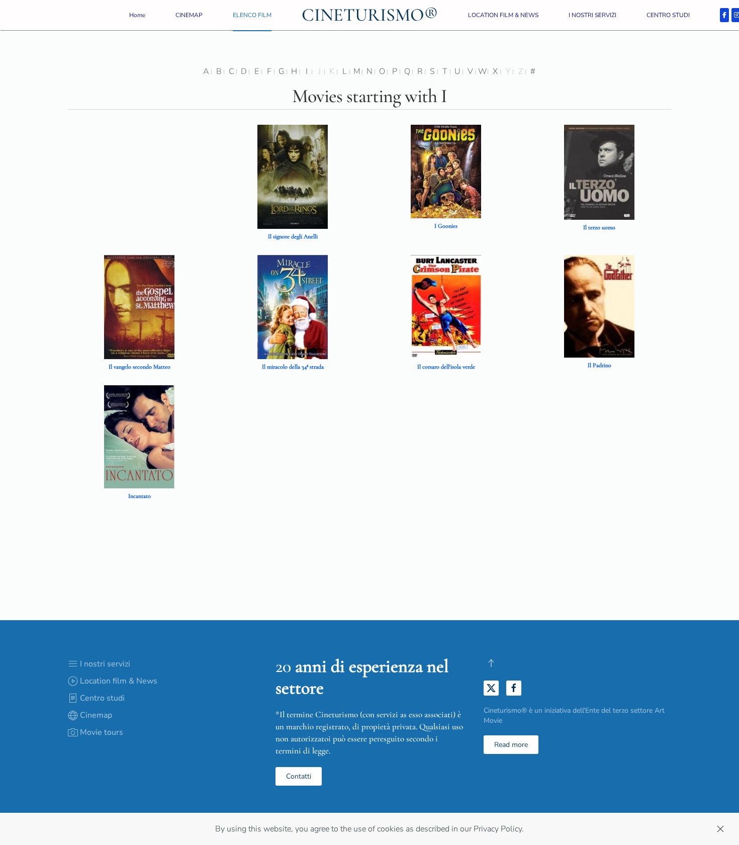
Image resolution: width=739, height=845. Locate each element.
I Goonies (445, 225)
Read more (511, 744)
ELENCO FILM (252, 15)
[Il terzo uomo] (599, 171)
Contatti (298, 776)
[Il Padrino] (599, 305)
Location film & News (118, 681)
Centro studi (102, 698)
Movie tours (101, 732)
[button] (491, 662)
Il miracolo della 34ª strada (293, 366)
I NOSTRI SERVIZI (592, 15)
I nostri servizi (105, 663)
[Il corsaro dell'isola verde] (446, 306)
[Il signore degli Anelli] (292, 176)
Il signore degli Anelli (293, 236)
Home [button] (137, 15)
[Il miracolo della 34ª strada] (292, 306)
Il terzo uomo (599, 227)
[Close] (720, 828)
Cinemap (96, 715)
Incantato (139, 495)
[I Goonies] (446, 171)
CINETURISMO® (370, 15)
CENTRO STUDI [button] (668, 15)
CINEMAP (189, 15)
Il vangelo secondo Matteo (139, 366)
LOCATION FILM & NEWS (503, 15)
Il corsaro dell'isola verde (446, 366)
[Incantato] (139, 436)
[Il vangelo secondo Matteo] (139, 306)
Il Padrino (599, 365)
